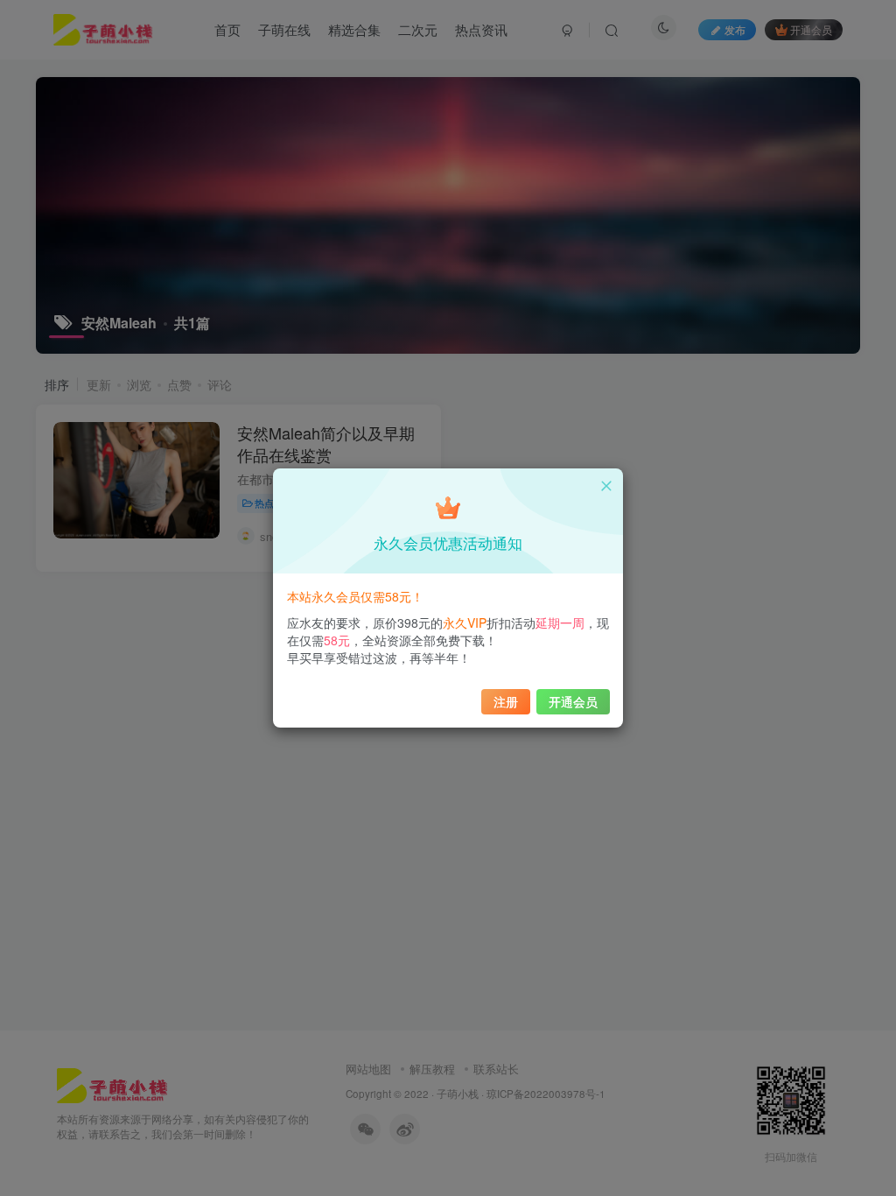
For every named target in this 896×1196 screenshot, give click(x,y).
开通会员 (573, 701)
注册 (506, 701)
